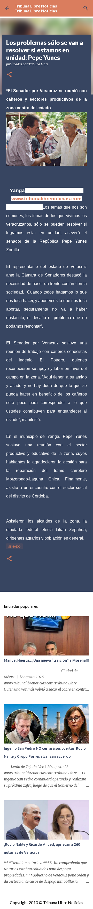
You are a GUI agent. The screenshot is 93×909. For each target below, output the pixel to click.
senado (14, 546)
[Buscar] (86, 8)
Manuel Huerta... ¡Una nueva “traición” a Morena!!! (46, 660)
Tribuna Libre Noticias (35, 5)
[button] (9, 74)
